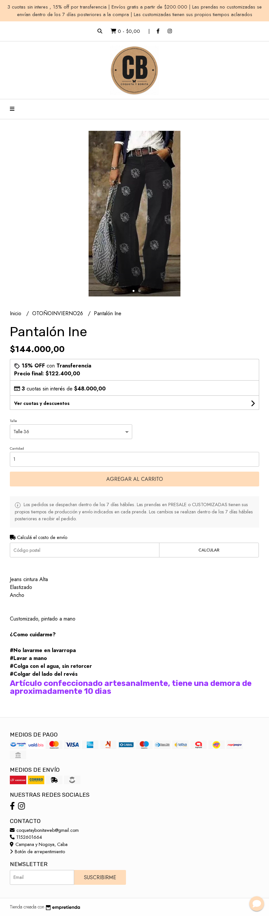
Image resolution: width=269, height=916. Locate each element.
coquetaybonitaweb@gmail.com (47, 830)
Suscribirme (100, 877)
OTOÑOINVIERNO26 (58, 313)
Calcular (208, 550)
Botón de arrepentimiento (39, 851)
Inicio (16, 313)
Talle (13, 420)
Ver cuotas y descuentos (42, 403)
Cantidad (17, 448)
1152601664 (28, 837)
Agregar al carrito (134, 479)
